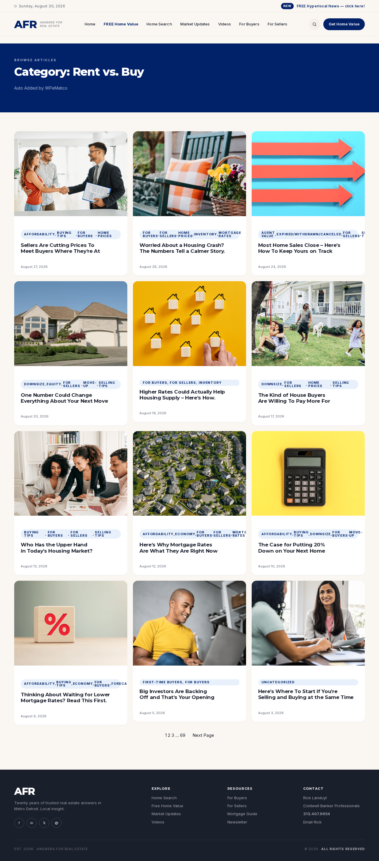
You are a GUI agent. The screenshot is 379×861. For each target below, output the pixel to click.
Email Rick (312, 822)
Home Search (159, 24)
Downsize (34, 384)
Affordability (39, 234)
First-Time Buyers (162, 682)
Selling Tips (107, 384)
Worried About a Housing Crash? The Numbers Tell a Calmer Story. (182, 248)
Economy (185, 534)
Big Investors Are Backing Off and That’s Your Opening (176, 694)
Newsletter (237, 822)
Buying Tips (64, 234)
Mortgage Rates (230, 234)
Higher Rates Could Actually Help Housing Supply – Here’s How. (182, 395)
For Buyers (249, 24)
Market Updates (195, 24)
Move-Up (90, 384)
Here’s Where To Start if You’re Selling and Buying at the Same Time (306, 694)
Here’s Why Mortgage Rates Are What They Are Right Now (178, 548)
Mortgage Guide (242, 813)
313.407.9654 (316, 813)
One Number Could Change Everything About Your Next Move (64, 398)
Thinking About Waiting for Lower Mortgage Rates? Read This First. (65, 697)
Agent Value (268, 234)
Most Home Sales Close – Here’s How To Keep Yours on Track (299, 248)
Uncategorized (278, 682)
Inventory (205, 234)
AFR (24, 791)
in (31, 823)
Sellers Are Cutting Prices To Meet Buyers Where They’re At (60, 248)
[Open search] (314, 24)
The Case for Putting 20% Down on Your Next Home (291, 548)
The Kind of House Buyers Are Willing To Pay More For (294, 398)
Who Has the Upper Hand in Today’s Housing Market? (56, 548)
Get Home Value (344, 24)
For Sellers (277, 24)
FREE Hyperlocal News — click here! (324, 6)
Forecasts (123, 683)
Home (90, 24)
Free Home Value (167, 805)
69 (182, 735)
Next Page (203, 735)
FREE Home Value (121, 24)
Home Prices (105, 234)
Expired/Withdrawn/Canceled (309, 234)
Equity (53, 384)
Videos (224, 24)
